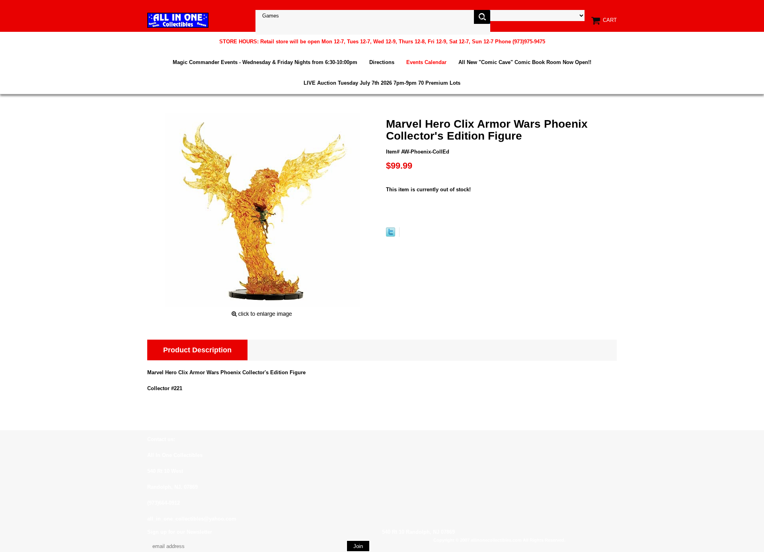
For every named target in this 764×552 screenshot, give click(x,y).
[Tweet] (390, 235)
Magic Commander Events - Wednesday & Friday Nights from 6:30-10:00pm (265, 62)
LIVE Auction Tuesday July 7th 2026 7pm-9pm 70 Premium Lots (382, 83)
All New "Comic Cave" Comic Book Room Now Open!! (524, 62)
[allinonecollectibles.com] (178, 20)
